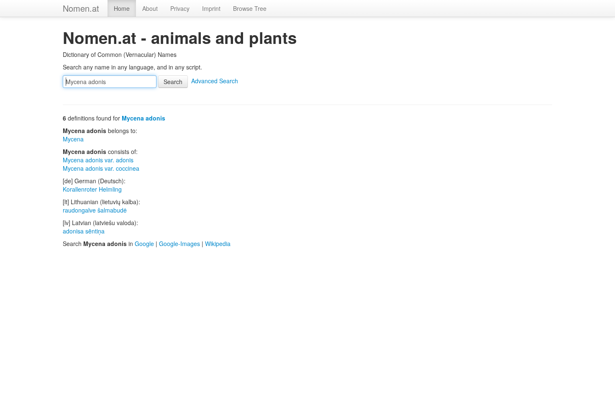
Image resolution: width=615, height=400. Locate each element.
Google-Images (179, 243)
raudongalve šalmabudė (95, 210)
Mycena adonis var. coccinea (101, 168)
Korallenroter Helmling (92, 189)
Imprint (211, 8)
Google (144, 243)
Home (122, 8)
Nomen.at (81, 8)
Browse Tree (249, 8)
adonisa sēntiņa (84, 231)
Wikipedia (218, 243)
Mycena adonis (143, 118)
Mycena (73, 139)
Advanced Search (214, 81)
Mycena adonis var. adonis (98, 160)
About (150, 8)
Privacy (180, 8)
